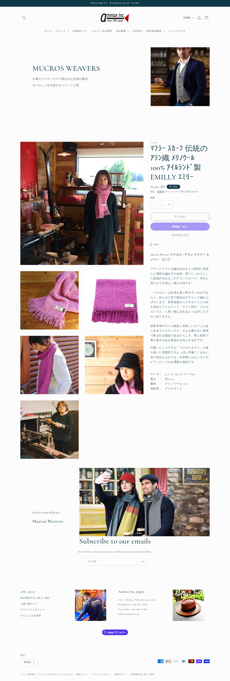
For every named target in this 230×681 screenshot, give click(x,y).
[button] (24, 17)
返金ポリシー (82, 674)
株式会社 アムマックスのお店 (42, 674)
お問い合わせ (27, 592)
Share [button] (156, 244)
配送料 (160, 192)
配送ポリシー (121, 674)
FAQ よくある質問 (30, 615)
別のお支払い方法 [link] (179, 234)
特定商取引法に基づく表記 (35, 597)
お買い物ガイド (29, 603)
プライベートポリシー (32, 609)
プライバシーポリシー (102, 674)
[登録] (142, 562)
